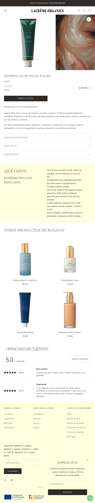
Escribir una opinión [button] (80, 359)
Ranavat (7, 81)
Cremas (36, 427)
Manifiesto (8, 423)
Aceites (36, 423)
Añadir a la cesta (25, 98)
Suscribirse (12, 471)
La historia (8, 414)
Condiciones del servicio (76, 427)
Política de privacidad (75, 432)
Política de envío (73, 418)
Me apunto (67, 492)
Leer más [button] (40, 396)
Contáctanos (9, 427)
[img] (10, 372)
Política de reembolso (75, 423)
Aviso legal (71, 436)
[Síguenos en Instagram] (11, 480)
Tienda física (9, 418)
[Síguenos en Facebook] (5, 480)
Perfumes (37, 418)
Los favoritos (38, 414)
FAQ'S (69, 414)
